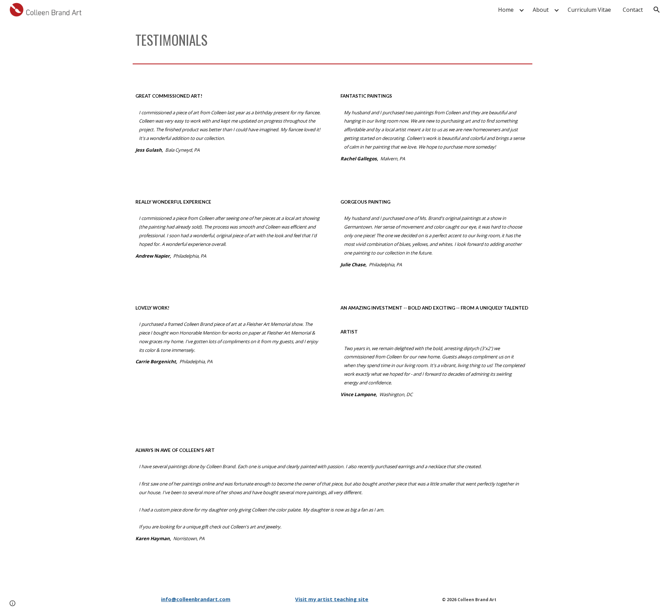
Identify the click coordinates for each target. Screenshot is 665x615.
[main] (332, 40)
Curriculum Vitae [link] (589, 10)
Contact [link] (633, 10)
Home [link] (506, 10)
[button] (656, 9)
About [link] (541, 10)
